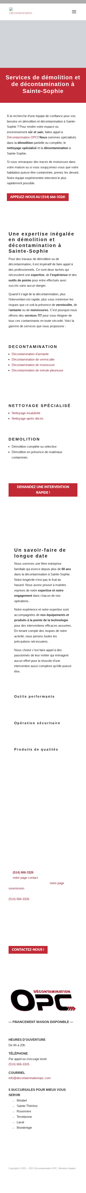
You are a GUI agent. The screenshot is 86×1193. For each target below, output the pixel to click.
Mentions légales (67, 1168)
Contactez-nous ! (28, 949)
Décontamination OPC (45, 1168)
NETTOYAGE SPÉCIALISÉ (40, 405)
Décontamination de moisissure (33, 365)
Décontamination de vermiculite (33, 359)
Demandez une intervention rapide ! (43, 489)
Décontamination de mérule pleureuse (37, 370)
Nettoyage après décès (27, 418)
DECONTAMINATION (33, 346)
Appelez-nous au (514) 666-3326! (37, 197)
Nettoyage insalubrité (26, 413)
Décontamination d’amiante (30, 354)
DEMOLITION (24, 439)
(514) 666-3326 (19, 899)
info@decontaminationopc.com (30, 1078)
